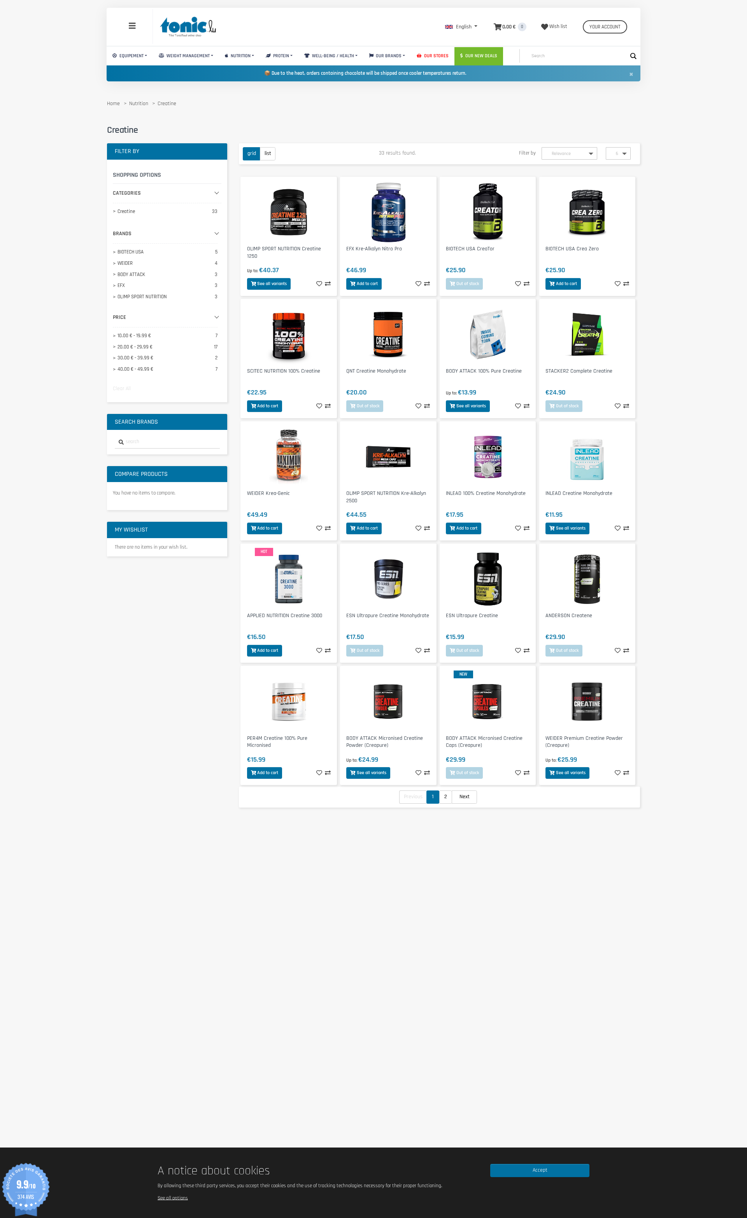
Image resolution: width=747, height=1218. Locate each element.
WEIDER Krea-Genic (268, 493)
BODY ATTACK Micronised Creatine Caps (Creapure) (484, 742)
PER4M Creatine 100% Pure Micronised (277, 742)
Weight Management (187, 56)
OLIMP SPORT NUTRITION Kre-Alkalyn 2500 (386, 497)
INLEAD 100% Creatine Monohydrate (486, 493)
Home (113, 103)
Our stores (436, 56)
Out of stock (467, 284)
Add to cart (367, 284)
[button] (461, 26)
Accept (540, 1170)
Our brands (388, 56)
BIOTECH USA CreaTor (470, 248)
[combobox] (167, 442)
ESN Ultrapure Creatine (472, 615)
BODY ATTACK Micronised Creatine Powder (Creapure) (384, 742)
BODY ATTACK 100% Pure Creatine (484, 371)
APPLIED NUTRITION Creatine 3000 (284, 615)
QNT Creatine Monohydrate (376, 371)
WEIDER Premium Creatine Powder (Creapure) (584, 742)
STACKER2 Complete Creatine (578, 371)
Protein (280, 56)
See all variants (272, 284)
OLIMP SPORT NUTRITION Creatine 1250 (284, 252)
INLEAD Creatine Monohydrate (578, 493)
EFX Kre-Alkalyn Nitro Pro (374, 248)
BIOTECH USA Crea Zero (572, 248)
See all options (173, 1198)
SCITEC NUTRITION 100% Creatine (283, 371)
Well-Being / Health (332, 56)
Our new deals (480, 56)
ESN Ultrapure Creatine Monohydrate (387, 615)
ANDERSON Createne (568, 615)
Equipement (131, 56)
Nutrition (240, 56)
